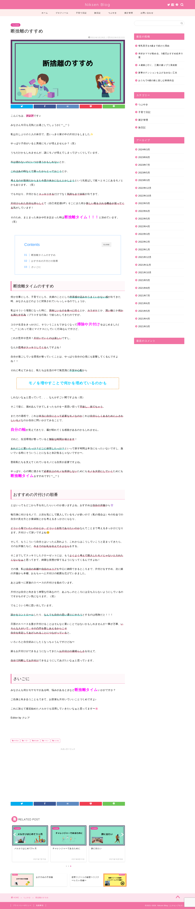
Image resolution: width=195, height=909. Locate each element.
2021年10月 (144, 272)
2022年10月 (144, 195)
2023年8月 (144, 157)
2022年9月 (144, 203)
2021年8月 (144, 288)
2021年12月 (144, 257)
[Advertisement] (68, 773)
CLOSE (106, 244)
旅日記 (97, 13)
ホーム (45, 13)
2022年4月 (144, 226)
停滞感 (16, 741)
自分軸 (56, 741)
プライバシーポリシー (22, 905)
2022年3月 (144, 234)
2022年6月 (144, 211)
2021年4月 (144, 318)
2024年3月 (144, 149)
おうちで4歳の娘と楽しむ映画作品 (156, 80)
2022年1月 (144, 249)
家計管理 (128, 13)
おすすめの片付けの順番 (44, 261)
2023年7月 (144, 165)
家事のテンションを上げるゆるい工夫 (157, 73)
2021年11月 (144, 265)
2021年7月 (144, 295)
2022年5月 (144, 218)
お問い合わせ (147, 13)
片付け (46, 741)
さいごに (36, 267)
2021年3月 (144, 326)
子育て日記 (81, 13)
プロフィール (62, 13)
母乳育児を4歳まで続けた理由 (153, 46)
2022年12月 (144, 188)
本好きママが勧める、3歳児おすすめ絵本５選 (160, 55)
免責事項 (39, 905)
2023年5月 (144, 172)
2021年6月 (144, 303)
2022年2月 (144, 241)
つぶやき (112, 13)
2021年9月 (144, 280)
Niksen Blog (97, 4)
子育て (26, 741)
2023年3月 (144, 180)
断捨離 (36, 741)
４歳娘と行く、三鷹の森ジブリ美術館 (157, 65)
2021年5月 (144, 311)
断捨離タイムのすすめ (43, 255)
